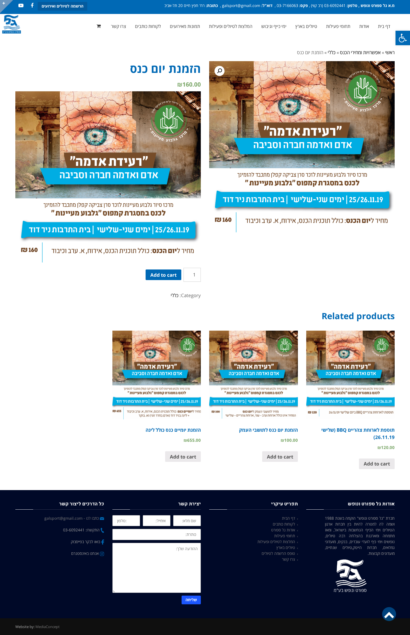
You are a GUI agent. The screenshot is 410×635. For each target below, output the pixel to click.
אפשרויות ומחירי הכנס (360, 52)
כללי (332, 52)
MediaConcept (47, 626)
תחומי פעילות (284, 535)
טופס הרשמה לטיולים (278, 553)
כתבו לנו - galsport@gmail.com (72, 518)
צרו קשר (288, 559)
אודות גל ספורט (283, 530)
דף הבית (288, 518)
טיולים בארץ (285, 547)
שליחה (191, 599)
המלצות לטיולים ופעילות (276, 541)
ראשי (390, 52)
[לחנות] (99, 26)
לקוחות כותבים (284, 524)
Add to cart (163, 275)
